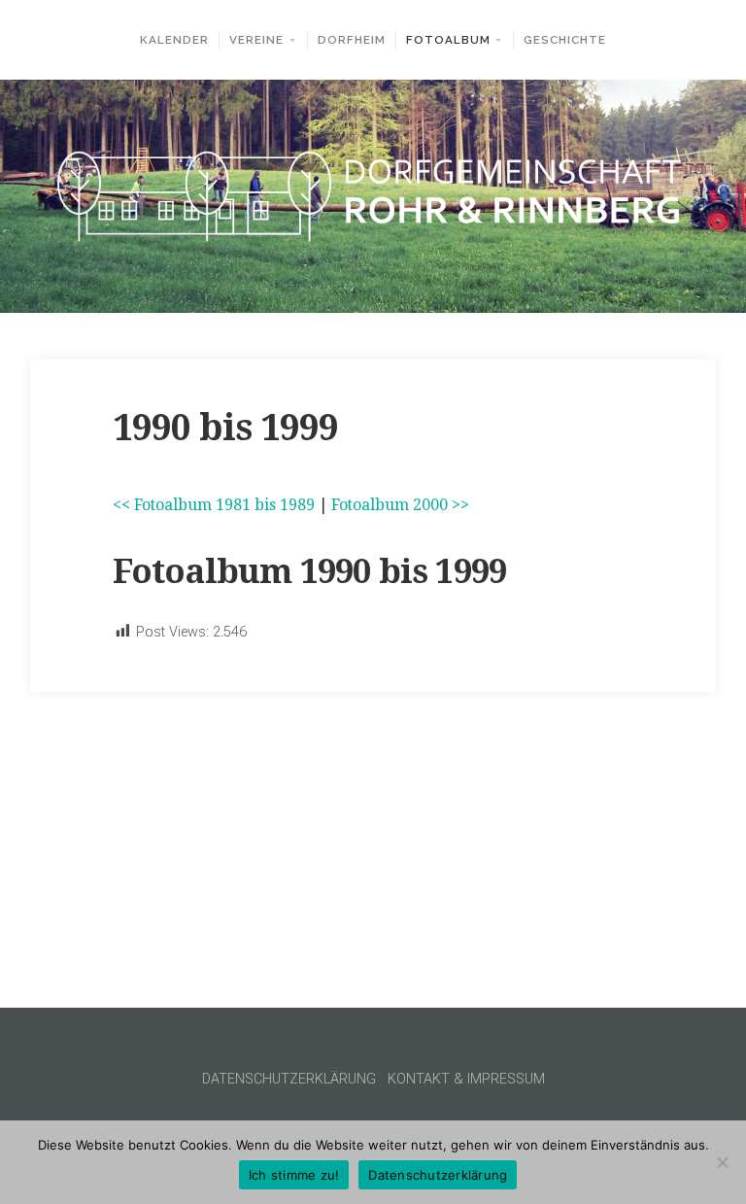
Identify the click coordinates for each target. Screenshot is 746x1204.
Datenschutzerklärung (437, 1175)
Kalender (174, 40)
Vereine (256, 40)
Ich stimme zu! (294, 1175)
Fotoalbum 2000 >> (400, 505)
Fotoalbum (448, 40)
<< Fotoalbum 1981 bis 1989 (214, 505)
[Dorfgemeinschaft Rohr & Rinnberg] (373, 196)
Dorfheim (352, 40)
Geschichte (565, 40)
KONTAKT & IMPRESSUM (466, 1079)
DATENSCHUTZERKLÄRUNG (289, 1079)
